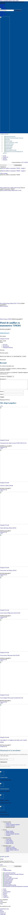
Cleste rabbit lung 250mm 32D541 (8, 528)
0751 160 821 (24, 162)
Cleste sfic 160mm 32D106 (6, 485)
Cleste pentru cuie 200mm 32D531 (8, 570)
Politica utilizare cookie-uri (12, 850)
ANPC (7, 851)
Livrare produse (9, 842)
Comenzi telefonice (10, 826)
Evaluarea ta (3, 376)
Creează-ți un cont (4, 909)
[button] (3, 447)
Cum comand (9, 840)
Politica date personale (11, 848)
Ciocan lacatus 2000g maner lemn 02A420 (10, 613)
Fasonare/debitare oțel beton (12, 834)
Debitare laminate (10, 832)
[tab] (5, 344)
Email (2, 394)
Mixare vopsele (9, 831)
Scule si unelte (10, 187)
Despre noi (8, 823)
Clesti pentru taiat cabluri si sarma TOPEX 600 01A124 (13, 443)
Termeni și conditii (10, 847)
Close (1, 864)
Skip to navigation (4, 0)
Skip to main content (14, 0)
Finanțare (8, 835)
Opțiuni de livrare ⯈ (4, 333)
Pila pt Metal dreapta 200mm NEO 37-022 (10, 303)
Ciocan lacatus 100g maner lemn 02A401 (10, 655)
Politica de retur (9, 843)
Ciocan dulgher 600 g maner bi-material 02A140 (11, 697)
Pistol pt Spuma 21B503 (6, 319)
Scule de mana (17, 187)
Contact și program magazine (13, 824)
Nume (2, 391)
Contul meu (8, 839)
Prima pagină (3, 187)
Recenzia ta (3, 379)
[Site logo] (3, 8)
